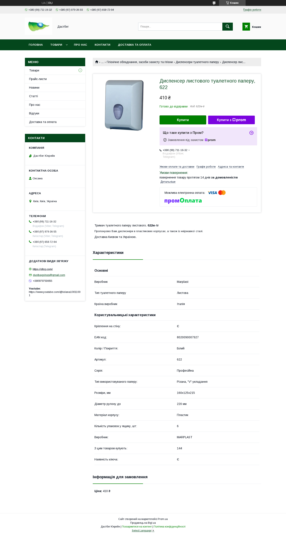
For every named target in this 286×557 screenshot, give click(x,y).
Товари (56, 44)
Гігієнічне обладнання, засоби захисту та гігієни (140, 62)
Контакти (102, 44)
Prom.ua (163, 519)
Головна (36, 44)
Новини (34, 87)
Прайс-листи (38, 79)
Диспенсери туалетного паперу (197, 62)
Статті (33, 96)
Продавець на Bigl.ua (143, 522)
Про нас (80, 44)
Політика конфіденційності (170, 526)
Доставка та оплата (134, 44)
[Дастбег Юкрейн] (38, 34)
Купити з (224, 120)
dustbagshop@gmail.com (49, 275)
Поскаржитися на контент (137, 526)
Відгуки (34, 113)
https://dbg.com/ (43, 268)
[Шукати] (227, 27)
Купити (183, 120)
